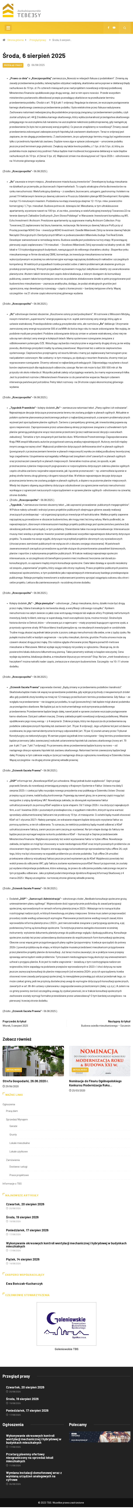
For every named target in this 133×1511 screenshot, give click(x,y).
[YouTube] (114, 27)
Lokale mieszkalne (20, 1143)
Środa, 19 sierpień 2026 (22, 1217)
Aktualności (14, 1070)
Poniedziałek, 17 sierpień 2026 (27, 1230)
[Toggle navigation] (8, 28)
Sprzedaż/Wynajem (17, 1119)
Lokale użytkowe (19, 1151)
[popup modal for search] (124, 28)
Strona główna (15, 40)
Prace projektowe (19, 1175)
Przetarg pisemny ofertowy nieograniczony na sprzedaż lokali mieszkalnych (29, 1457)
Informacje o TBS (12, 1183)
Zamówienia (13, 1160)
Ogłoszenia (9, 1104)
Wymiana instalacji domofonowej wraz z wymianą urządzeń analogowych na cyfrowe (34, 1476)
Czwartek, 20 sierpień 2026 (25, 1204)
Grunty (13, 1134)
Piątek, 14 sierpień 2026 (22, 1259)
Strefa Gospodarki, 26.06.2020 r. (25, 1081)
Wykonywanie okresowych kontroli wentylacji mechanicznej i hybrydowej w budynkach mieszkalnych (66, 1244)
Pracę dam (12, 1111)
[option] (66, 1327)
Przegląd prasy (38, 40)
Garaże (13, 1126)
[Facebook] (108, 27)
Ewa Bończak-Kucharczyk (24, 1283)
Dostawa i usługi (18, 1166)
